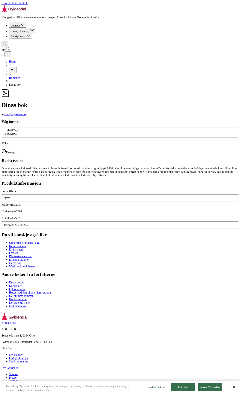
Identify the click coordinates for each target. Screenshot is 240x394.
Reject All (183, 387)
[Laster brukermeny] (3, 55)
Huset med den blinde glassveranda (30, 292)
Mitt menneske (17, 306)
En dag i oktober (19, 259)
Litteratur (15, 25)
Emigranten (16, 249)
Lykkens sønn (17, 289)
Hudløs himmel (18, 299)
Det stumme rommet (21, 295)
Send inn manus (18, 361)
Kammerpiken (17, 246)
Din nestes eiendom (20, 256)
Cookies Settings (156, 387)
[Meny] (7, 54)
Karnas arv (15, 285)
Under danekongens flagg (24, 242)
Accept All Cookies (210, 387)
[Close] (234, 387)
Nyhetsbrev (16, 354)
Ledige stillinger (18, 358)
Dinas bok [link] (15, 84)
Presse (12, 377)
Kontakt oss (9, 322)
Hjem (12, 61)
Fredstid (14, 252)
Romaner (14, 77)
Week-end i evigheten (22, 266)
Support (13, 374)
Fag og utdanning (19, 31)
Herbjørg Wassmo (15, 114)
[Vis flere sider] (12, 70)
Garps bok (15, 263)
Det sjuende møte (19, 302)
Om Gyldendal (18, 36)
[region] (120, 387)
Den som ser (16, 282)
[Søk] (5, 44)
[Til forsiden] (15, 319)
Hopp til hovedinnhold (15, 3)
